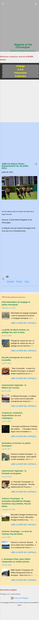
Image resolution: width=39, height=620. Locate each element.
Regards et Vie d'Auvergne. (23, 46)
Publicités (20, 76)
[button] (36, 164)
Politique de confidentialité (10, 594)
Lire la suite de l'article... (24, 323)
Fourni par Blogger (20, 598)
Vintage (20, 66)
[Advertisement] (19, 21)
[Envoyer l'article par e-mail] (7, 277)
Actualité (10, 282)
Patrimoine (20, 72)
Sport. (27, 282)
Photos (19, 282)
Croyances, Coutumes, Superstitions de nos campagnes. (12, 415)
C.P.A (20, 69)
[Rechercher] (36, 4)
